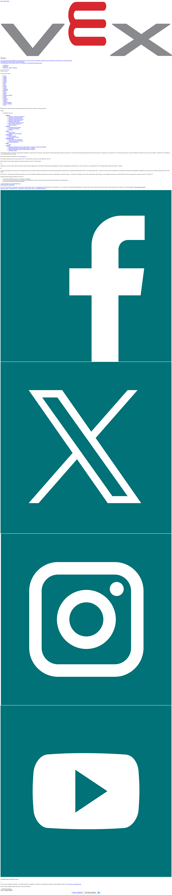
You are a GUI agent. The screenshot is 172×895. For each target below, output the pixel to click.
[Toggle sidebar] (1, 107)
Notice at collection (77, 892)
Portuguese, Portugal (7, 95)
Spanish (5, 80)
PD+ (63, 60)
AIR (33, 63)
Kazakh (5, 85)
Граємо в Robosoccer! (13, 142)
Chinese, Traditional (7, 103)
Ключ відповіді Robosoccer (15, 123)
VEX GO (7, 60)
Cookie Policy (21, 188)
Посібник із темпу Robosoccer (15, 120)
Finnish (4, 97)
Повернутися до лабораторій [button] (11, 183)
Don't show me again (6, 888)
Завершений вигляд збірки (15, 127)
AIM (13, 63)
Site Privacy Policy (5, 188)
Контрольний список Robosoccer (16, 122)
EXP (17, 63)
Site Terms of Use (13, 188)
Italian (4, 83)
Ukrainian (5, 101)
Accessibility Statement (41, 188)
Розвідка (10, 129)
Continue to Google (8, 890)
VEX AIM (11, 60)
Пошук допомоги (13, 125)
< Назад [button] (2, 183)
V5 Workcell (29, 63)
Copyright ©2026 (39, 187)
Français (5, 81)
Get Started (50, 60)
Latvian (4, 88)
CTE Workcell (23, 63)
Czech (4, 105)
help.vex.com (23, 156)
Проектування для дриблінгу (15, 133)
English (4, 79)
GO (11, 63)
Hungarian (5, 90)
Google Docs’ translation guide (74, 884)
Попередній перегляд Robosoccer (16, 119)
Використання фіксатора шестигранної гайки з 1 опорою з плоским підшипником (27, 146)
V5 (19, 63)
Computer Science (44, 60)
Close (2, 890)
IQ (15, 63)
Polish (4, 94)
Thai (4, 84)
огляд (10, 144)
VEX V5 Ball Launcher (14, 137)
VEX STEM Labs (57, 60)
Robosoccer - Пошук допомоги (10, 67)
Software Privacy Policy (30, 188)
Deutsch (5, 78)
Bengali (5, 77)
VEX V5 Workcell (36, 60)
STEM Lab (5, 66)
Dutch (4, 91)
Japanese (5, 92)
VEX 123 (3, 60)
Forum (65, 60)
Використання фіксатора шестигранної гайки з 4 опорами (22, 148)
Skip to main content (5, 1)
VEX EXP (20, 60)
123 (9, 63)
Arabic (4, 75)
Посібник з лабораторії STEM (15, 117)
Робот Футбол (12, 132)
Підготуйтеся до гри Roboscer (15, 139)
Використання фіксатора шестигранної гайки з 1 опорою (22, 149)
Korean (4, 86)
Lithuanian (5, 89)
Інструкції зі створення (14, 128)
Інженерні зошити (13, 150)
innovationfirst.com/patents (139, 187)
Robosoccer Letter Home (14, 121)
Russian (5, 96)
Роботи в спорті (12, 136)
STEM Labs (5, 65)
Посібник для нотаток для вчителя (16, 116)
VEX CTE (29, 60)
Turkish (4, 100)
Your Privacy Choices (90, 892)
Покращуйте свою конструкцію (16, 140)
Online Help (69, 60)
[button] (86, 361)
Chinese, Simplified (7, 102)
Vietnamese (5, 98)
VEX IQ (16, 60)
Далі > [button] (19, 183)
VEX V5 (25, 60)
